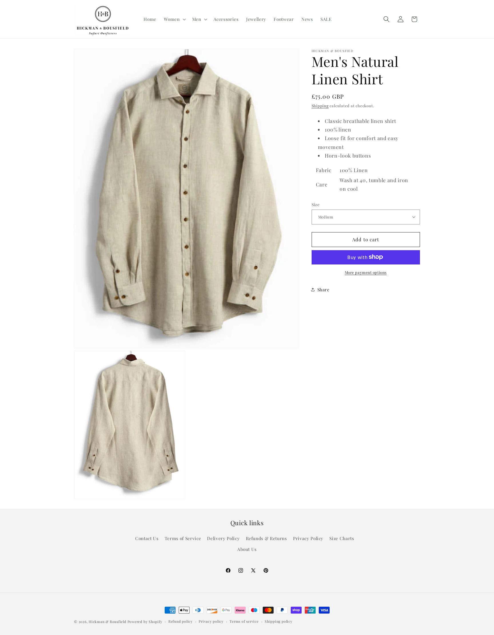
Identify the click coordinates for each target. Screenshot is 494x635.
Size (316, 204)
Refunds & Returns (266, 538)
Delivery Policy (223, 538)
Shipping (320, 105)
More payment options (366, 272)
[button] (174, 19)
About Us (247, 549)
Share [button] (323, 289)
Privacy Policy (308, 538)
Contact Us (147, 538)
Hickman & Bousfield (107, 621)
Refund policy (180, 621)
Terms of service (244, 621)
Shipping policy (278, 621)
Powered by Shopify (145, 621)
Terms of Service (183, 538)
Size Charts (341, 538)
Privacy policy (211, 621)
